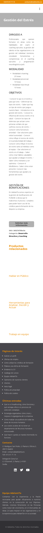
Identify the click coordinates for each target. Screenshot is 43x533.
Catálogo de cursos (11, 373)
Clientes (7, 383)
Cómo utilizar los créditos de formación (18, 363)
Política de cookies (11, 393)
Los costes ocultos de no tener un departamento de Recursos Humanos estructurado (18, 428)
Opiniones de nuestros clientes (16, 380)
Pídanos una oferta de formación (16, 366)
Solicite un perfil (10, 356)
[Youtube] (28, 470)
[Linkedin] (15, 470)
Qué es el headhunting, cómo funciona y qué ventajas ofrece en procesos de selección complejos (19, 407)
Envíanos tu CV (9, 369)
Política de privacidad (12, 390)
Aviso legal (8, 386)
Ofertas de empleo (11, 359)
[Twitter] (21, 470)
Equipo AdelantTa (10, 376)
